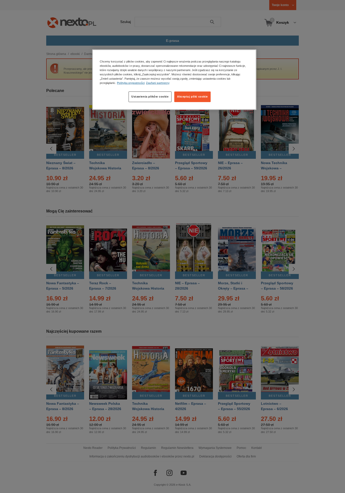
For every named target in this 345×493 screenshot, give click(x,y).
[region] (174, 79)
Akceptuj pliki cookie (192, 96)
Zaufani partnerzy (157, 82)
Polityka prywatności (131, 82)
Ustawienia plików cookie (150, 96)
